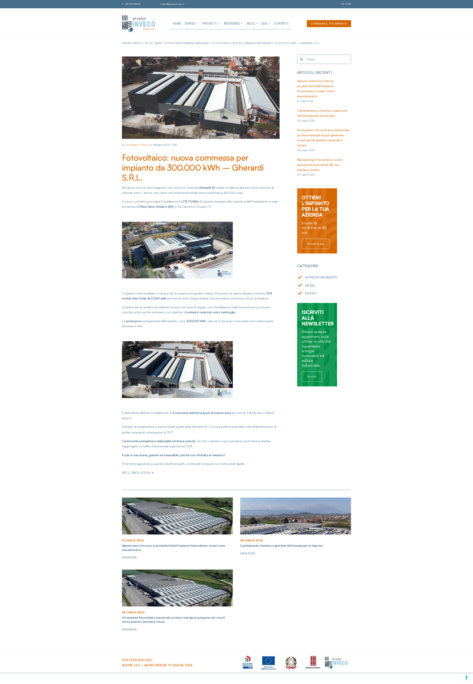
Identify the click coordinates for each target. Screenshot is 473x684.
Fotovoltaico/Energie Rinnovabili (187, 43)
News (158, 43)
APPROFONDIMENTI (321, 277)
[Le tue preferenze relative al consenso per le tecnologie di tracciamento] (466, 677)
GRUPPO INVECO (132, 43)
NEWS (310, 285)
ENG (348, 4)
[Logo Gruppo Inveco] (138, 16)
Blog (148, 43)
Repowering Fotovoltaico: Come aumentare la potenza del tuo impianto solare (320, 165)
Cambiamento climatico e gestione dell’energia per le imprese (281, 545)
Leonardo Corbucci (138, 144)
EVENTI (311, 293)
